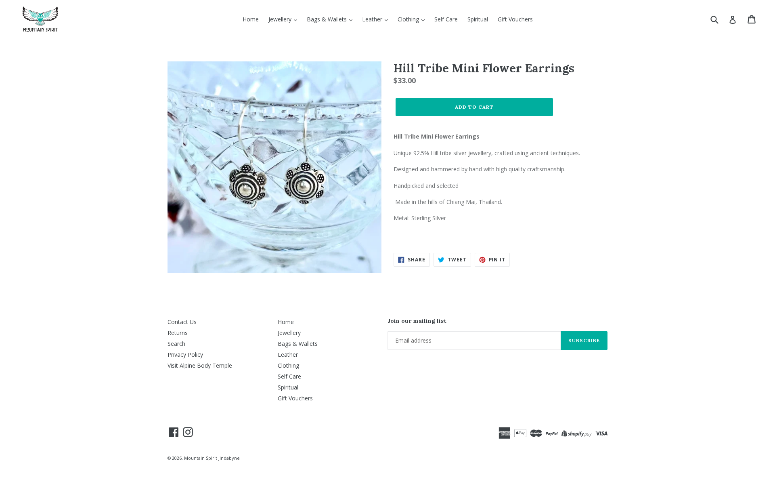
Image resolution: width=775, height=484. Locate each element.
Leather (373, 19)
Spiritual (477, 19)
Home (251, 19)
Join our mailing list (417, 321)
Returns (178, 333)
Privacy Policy (185, 354)
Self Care (446, 19)
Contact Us (182, 322)
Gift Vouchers (515, 19)
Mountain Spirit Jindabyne (212, 458)
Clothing (409, 19)
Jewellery (280, 19)
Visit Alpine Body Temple (200, 365)
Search (176, 343)
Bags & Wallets (327, 19)
